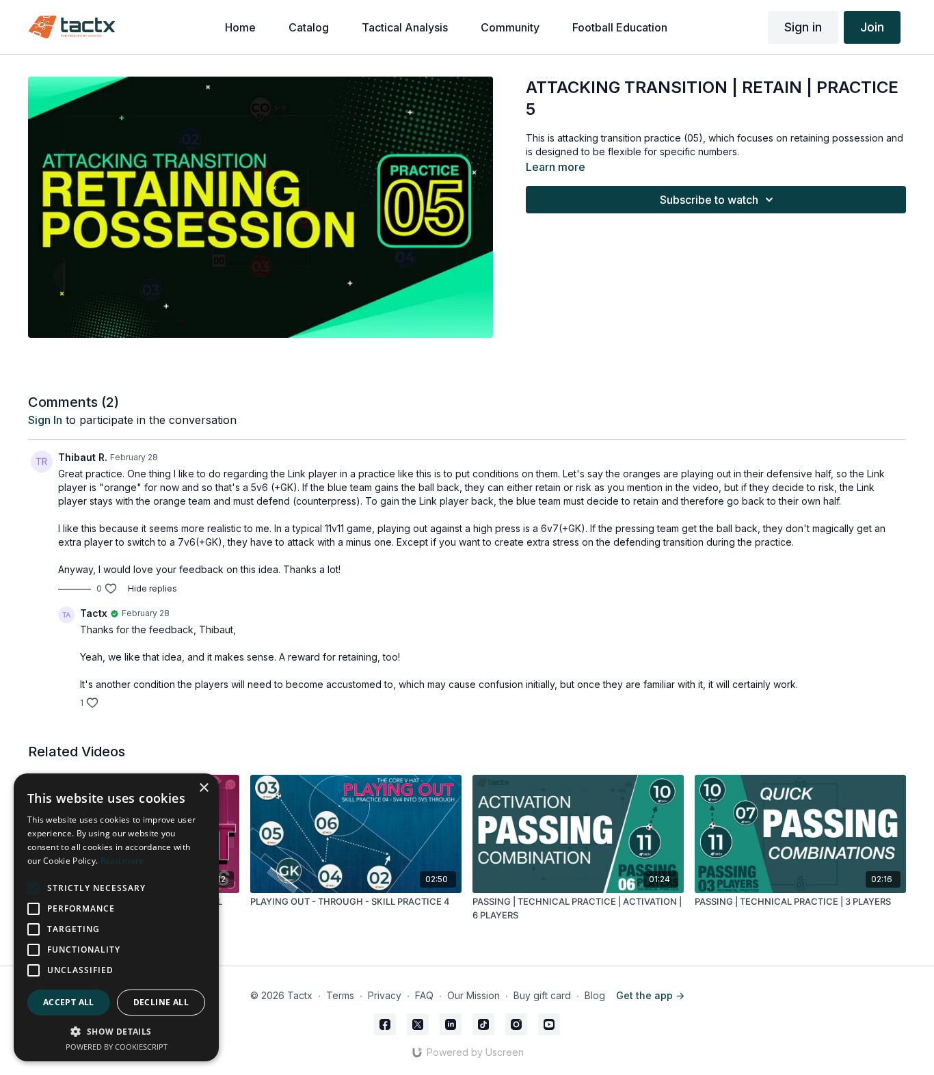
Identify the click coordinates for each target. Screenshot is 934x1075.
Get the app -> (650, 995)
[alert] (116, 917)
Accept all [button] (68, 1002)
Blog (595, 995)
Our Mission (473, 995)
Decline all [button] (161, 1002)
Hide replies (152, 588)
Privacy (384, 995)
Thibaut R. (82, 457)
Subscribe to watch (709, 200)
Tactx (93, 613)
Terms (340, 995)
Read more (122, 860)
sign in (45, 420)
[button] (116, 1031)
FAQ (424, 995)
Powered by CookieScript (117, 1046)
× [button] (203, 788)
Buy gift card (542, 995)
